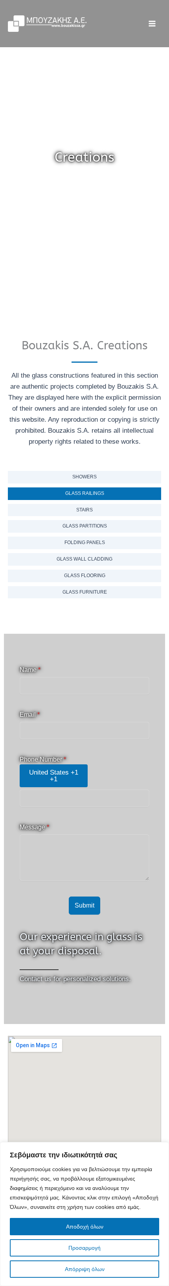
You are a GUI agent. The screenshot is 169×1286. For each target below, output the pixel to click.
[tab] (84, 477)
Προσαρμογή (84, 1248)
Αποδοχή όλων (84, 1226)
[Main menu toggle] (152, 24)
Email (30, 714)
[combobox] (54, 775)
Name (30, 669)
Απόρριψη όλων (85, 1269)
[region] (84, 1214)
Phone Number (43, 759)
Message (34, 827)
